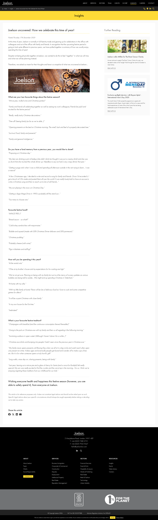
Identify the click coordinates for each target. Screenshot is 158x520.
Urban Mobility (85, 483)
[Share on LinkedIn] (17, 414)
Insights (111, 463)
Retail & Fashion (85, 477)
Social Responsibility (29, 472)
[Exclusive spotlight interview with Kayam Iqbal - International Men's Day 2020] (127, 85)
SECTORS (102, 3)
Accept (112, 517)
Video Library (113, 469)
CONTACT (151, 3)
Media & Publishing (86, 472)
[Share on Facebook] (9, 414)
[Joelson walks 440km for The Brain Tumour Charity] (127, 47)
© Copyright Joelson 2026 (55, 513)
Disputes (54, 472)
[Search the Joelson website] (153, 8)
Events (111, 466)
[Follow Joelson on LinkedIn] (150, 8)
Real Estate (55, 480)
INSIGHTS (133, 3)
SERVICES (93, 3)
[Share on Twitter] (13, 414)
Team (25, 466)
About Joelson (27, 463)
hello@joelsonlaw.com (79, 446)
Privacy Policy (120, 517)
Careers (111, 472)
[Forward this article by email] (20, 414)
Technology (84, 480)
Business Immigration (58, 463)
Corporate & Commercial (59, 466)
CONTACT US (28, 476)
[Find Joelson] (147, 8)
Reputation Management (59, 483)
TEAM (109, 3)
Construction (55, 469)
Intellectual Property (58, 477)
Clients (25, 469)
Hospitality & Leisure (86, 469)
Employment (55, 475)
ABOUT (85, 3)
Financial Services (85, 463)
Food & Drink (84, 466)
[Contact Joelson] (144, 8)
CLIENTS (117, 3)
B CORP (125, 3)
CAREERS (142, 3)
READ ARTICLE (112, 68)
